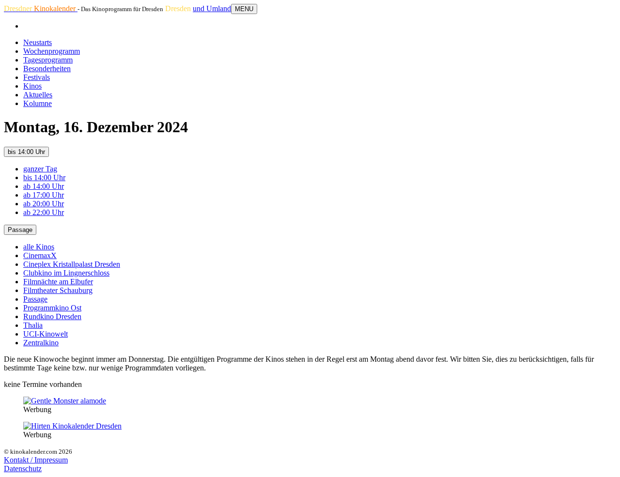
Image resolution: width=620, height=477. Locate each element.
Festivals (36, 77)
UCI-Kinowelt (45, 334)
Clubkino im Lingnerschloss (66, 273)
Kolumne (37, 103)
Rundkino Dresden (52, 316)
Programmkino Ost (52, 308)
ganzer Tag (40, 169)
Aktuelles (37, 95)
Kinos (32, 86)
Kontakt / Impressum (36, 460)
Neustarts (37, 42)
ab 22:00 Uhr (43, 212)
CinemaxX (40, 255)
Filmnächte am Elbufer (58, 281)
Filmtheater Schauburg (58, 290)
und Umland (212, 8)
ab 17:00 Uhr (43, 195)
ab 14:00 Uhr (43, 186)
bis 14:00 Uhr (26, 151)
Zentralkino (41, 343)
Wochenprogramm (51, 51)
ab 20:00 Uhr (43, 204)
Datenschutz (23, 468)
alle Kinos (38, 247)
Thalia (33, 325)
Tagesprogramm (48, 60)
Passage (20, 229)
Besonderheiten (47, 68)
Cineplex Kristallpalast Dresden (71, 264)
